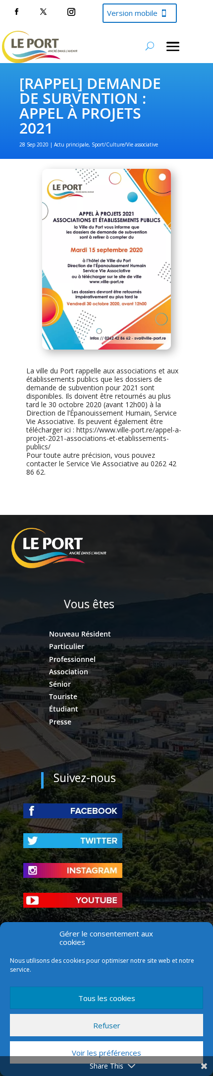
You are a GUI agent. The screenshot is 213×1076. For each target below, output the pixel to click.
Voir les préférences (106, 1053)
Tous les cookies (106, 998)
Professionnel (72, 659)
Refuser (106, 1025)
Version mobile (132, 13)
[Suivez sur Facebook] (16, 11)
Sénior (60, 684)
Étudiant (63, 709)
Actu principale (71, 144)
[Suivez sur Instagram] (71, 12)
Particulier (66, 646)
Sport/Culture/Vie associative (125, 144)
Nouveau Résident (80, 634)
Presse (60, 721)
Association (68, 671)
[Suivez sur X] (43, 11)
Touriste (63, 696)
